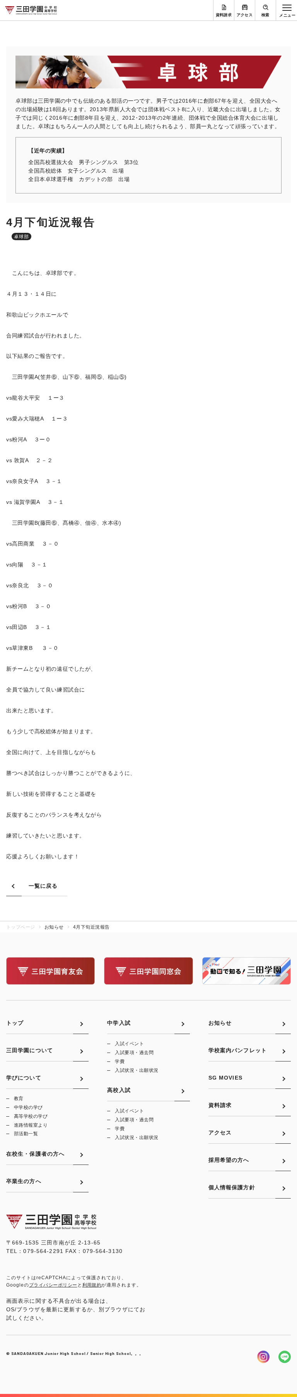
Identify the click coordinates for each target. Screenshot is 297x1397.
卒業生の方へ (23, 1181)
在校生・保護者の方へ (35, 1154)
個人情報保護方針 (231, 1187)
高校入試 (118, 1090)
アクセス (245, 15)
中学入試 (118, 1023)
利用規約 (92, 1285)
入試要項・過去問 (134, 1052)
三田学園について (29, 1050)
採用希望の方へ (228, 1160)
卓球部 (21, 236)
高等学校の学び (31, 1116)
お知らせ (220, 1023)
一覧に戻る (43, 886)
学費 (120, 1061)
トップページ (20, 927)
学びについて (23, 1078)
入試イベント (129, 1043)
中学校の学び (28, 1107)
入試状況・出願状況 (136, 1070)
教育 (19, 1098)
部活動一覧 (26, 1133)
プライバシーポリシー (53, 1285)
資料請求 (224, 15)
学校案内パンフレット (237, 1050)
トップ (15, 1023)
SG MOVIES (225, 1078)
